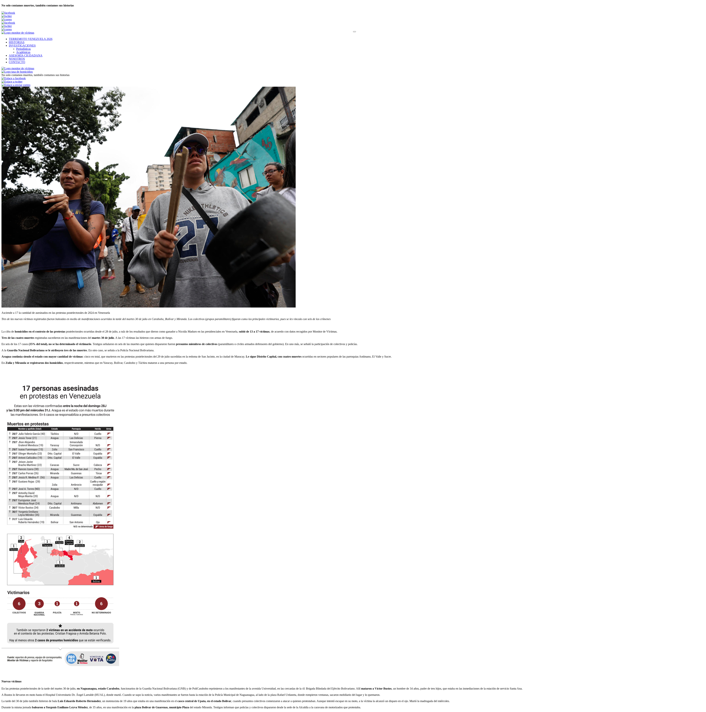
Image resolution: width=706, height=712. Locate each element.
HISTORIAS (16, 42)
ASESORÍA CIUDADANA (25, 55)
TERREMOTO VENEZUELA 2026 (30, 38)
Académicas (23, 52)
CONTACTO (17, 62)
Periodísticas (23, 48)
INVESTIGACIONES (22, 45)
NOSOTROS (17, 58)
